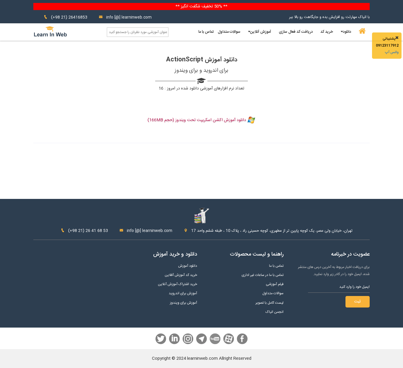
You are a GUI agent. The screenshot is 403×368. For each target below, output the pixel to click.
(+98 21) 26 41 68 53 (87, 231)
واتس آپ (392, 52)
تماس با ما (206, 32)
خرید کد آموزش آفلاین (181, 275)
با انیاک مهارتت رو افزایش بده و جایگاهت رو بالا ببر (329, 17)
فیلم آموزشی (275, 284)
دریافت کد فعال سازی (296, 32)
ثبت (357, 301)
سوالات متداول (229, 32)
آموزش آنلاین (260, 32)
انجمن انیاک (275, 312)
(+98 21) (59, 17)
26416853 (77, 17)
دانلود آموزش (187, 266)
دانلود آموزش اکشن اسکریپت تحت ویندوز (210, 120)
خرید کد (326, 32)
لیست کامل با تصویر (269, 302)
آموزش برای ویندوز (183, 302)
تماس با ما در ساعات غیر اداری (263, 275)
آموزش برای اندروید (183, 293)
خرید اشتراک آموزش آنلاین (177, 284)
